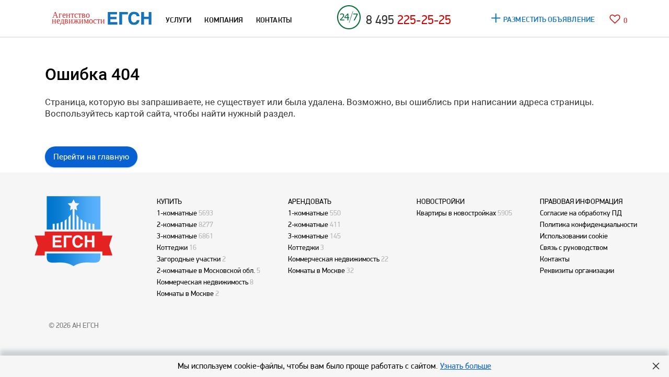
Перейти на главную (91, 157)
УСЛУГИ (178, 20)
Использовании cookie (574, 236)
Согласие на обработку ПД (581, 213)
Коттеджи (172, 247)
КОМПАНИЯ (223, 20)
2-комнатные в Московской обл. (206, 270)
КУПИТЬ (169, 201)
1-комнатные (177, 213)
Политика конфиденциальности (588, 224)
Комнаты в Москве (185, 293)
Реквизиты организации (577, 270)
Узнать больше (465, 366)
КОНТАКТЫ (274, 20)
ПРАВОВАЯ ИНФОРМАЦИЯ (581, 201)
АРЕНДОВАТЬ (309, 201)
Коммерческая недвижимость (202, 282)
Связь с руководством (573, 247)
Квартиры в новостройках (456, 213)
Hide (656, 366)
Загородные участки (189, 259)
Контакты (555, 259)
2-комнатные (177, 224)
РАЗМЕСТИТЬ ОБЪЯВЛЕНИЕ (549, 19)
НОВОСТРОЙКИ (441, 201)
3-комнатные (177, 236)
